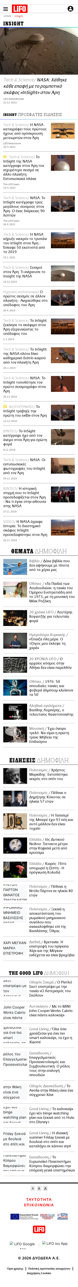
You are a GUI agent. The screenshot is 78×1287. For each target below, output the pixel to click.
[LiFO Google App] (23, 1245)
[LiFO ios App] (55, 1245)
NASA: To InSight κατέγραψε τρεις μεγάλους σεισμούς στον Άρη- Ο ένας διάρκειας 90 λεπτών (24, 206)
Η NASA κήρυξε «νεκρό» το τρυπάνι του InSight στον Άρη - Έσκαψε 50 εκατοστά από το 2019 (25, 243)
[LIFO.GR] (20, 10)
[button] (5, 9)
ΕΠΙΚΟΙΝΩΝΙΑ (39, 1205)
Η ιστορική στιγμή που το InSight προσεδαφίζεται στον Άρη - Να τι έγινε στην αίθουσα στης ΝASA (24, 497)
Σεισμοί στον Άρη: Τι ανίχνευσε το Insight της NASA (24, 272)
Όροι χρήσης (15, 1268)
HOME (7, 16)
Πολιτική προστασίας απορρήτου (49, 1268)
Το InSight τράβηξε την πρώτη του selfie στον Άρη (25, 411)
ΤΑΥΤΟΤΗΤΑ (39, 1200)
